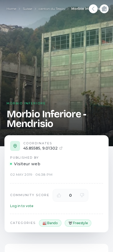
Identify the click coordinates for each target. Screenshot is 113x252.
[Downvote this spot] (82, 195)
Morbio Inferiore (85, 9)
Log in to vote (21, 206)
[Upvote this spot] (59, 195)
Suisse (27, 9)
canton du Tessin (52, 9)
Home (11, 9)
